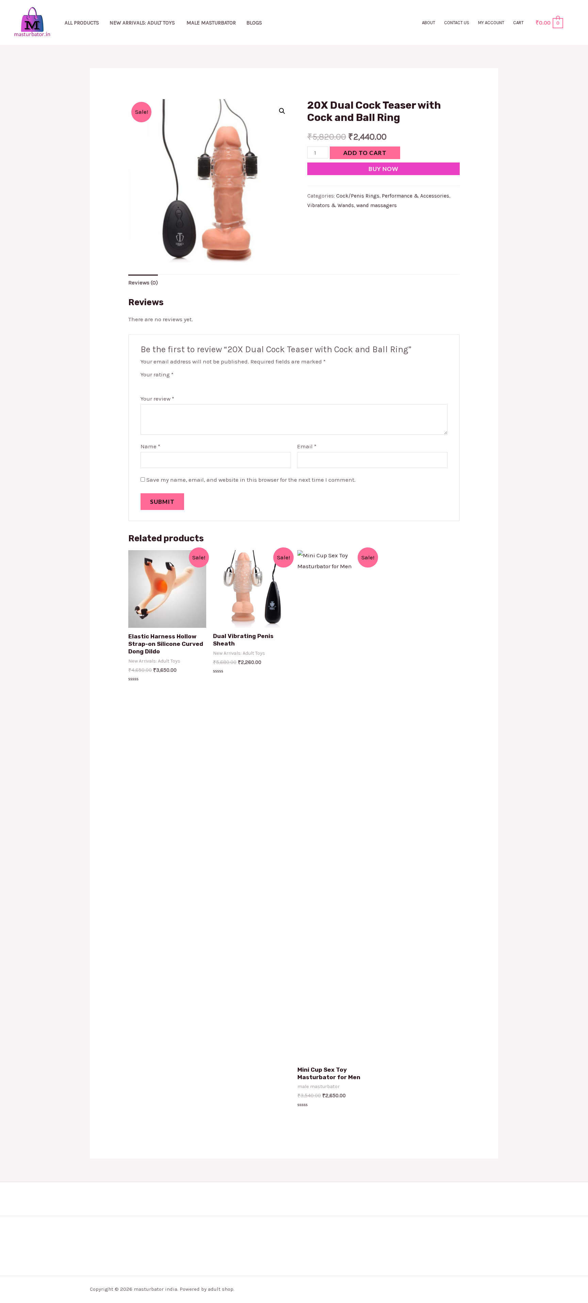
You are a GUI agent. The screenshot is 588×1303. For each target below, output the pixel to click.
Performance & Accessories (415, 196)
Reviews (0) (143, 282)
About (428, 22)
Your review (157, 398)
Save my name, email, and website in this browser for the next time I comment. (251, 479)
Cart (518, 22)
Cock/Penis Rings (357, 196)
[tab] (143, 283)
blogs (254, 23)
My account (491, 22)
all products (82, 23)
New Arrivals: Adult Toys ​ (143, 23)
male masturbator (211, 23)
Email (306, 446)
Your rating (157, 374)
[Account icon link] (573, 22)
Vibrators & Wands (330, 205)
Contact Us (456, 22)
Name (150, 446)
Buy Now (383, 168)
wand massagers (376, 205)
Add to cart (365, 152)
